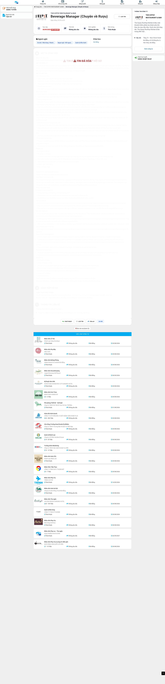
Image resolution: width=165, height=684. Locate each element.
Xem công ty (148, 49)
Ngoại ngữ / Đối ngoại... (65, 42)
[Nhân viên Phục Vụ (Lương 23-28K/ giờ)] (38, 543)
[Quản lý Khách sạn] (38, 436)
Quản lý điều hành (80, 42)
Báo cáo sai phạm (82, 328)
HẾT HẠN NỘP (55, 29)
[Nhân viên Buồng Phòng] (38, 361)
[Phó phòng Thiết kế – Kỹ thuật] (38, 404)
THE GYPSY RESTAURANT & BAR (54, 7)
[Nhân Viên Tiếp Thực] (38, 468)
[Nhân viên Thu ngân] (38, 501)
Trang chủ (38, 7)
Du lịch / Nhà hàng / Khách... (46, 42)
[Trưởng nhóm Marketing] (38, 447)
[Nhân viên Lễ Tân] (38, 340)
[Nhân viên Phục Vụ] (38, 480)
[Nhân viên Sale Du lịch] (38, 489)
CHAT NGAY (68, 321)
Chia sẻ (92, 321)
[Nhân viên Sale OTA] (38, 458)
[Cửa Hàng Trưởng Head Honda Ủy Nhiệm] (38, 425)
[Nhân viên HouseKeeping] (38, 372)
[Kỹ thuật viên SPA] (38, 382)
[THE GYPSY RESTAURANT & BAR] (41, 16)
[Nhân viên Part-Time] (38, 394)
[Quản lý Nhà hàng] (38, 512)
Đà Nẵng (96, 42)
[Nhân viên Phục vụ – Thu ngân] (38, 533)
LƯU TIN (123, 16)
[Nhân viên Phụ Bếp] (38, 350)
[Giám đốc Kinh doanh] (38, 416)
